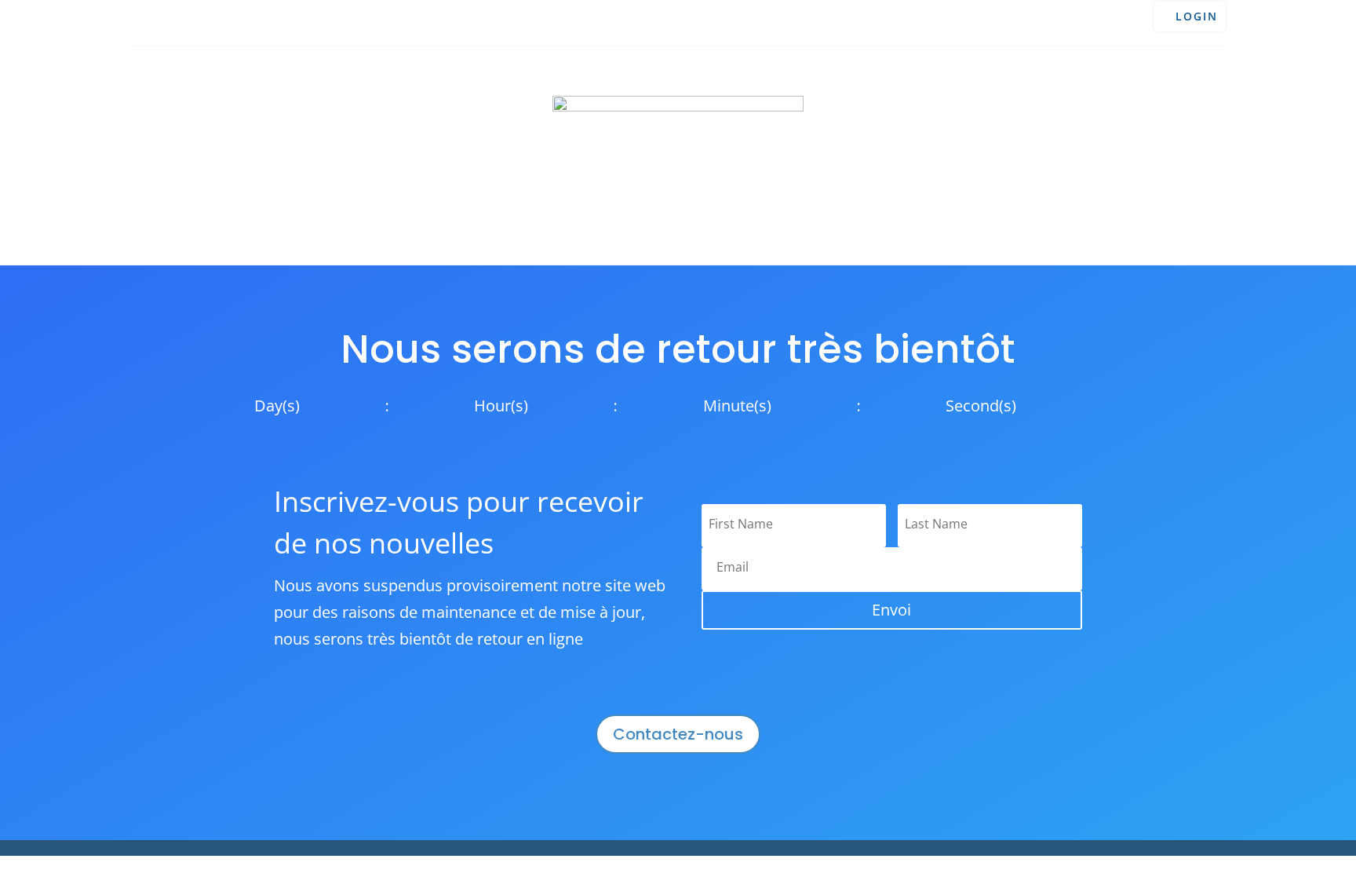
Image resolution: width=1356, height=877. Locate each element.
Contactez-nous (678, 734)
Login (1197, 16)
